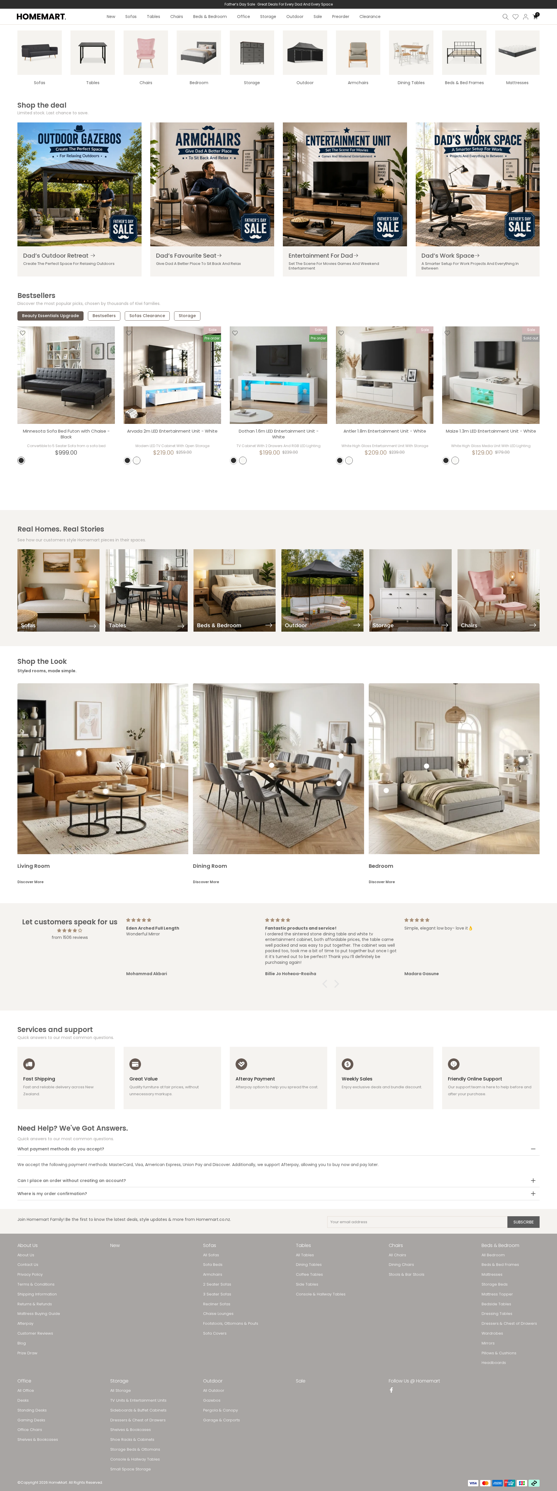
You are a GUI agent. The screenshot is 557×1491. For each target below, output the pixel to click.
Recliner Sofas (216, 1304)
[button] (326, 984)
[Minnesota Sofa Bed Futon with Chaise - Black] (66, 375)
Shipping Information (37, 1294)
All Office (25, 1390)
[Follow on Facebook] (391, 1390)
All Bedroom (493, 1255)
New (111, 16)
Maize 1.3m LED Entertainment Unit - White (491, 431)
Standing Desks (32, 1410)
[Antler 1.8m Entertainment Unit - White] (384, 375)
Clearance (370, 16)
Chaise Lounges (218, 1313)
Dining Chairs (401, 1264)
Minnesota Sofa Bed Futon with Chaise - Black (66, 434)
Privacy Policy (30, 1274)
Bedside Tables (496, 1304)
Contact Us (27, 1264)
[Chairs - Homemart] (146, 52)
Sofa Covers (215, 1333)
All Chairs (397, 1255)
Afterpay (25, 1323)
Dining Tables (309, 1264)
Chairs (176, 16)
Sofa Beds (213, 1264)
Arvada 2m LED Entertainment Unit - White (172, 431)
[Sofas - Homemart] (39, 52)
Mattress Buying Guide (38, 1313)
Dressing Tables (497, 1313)
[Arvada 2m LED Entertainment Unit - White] (172, 375)
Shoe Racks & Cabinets (132, 1439)
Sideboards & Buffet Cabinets (138, 1410)
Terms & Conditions (36, 1284)
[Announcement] (278, 4)
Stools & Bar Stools (406, 1274)
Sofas (131, 16)
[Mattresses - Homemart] (517, 52)
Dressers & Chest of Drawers (509, 1323)
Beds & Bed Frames (500, 1264)
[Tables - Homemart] (92, 52)
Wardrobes (492, 1333)
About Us (25, 1255)
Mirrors (488, 1343)
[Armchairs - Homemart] (358, 52)
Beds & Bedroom (210, 16)
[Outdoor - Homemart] (305, 52)
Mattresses (492, 1274)
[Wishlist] (515, 17)
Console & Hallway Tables (321, 1294)
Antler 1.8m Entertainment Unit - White (384, 431)
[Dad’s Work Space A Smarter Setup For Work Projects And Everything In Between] (478, 184)
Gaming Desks (31, 1420)
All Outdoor (213, 1390)
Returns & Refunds (34, 1304)
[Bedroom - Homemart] (199, 52)
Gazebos (211, 1400)
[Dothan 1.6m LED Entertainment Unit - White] (278, 375)
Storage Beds (495, 1284)
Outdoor (294, 16)
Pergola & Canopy (220, 1410)
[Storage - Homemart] (252, 52)
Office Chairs (29, 1429)
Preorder (340, 16)
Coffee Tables (309, 1274)
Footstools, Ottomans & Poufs (230, 1323)
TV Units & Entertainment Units (138, 1400)
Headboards (494, 1362)
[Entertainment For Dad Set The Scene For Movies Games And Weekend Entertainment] (345, 184)
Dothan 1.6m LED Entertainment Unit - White (279, 434)
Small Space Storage (130, 1469)
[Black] (21, 460)
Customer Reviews (35, 1333)
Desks (23, 1400)
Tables (153, 16)
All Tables (305, 1255)
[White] (136, 460)
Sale (318, 16)
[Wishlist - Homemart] (22, 333)
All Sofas (211, 1255)
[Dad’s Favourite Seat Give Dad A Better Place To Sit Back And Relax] (212, 184)
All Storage (120, 1390)
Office (243, 16)
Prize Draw (27, 1353)
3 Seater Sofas (217, 1294)
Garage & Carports (221, 1420)
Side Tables (307, 1284)
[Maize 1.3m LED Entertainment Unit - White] (491, 375)
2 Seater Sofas (217, 1284)
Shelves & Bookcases (37, 1439)
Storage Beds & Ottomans (135, 1449)
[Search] (505, 17)
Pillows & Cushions (499, 1353)
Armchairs (212, 1274)
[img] (69, 930)
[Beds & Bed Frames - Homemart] (464, 52)
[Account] (525, 16)
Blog (21, 1343)
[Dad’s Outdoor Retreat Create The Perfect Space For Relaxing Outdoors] (79, 184)
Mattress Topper (497, 1294)
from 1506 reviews (70, 937)
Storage (268, 16)
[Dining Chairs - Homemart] (411, 52)
